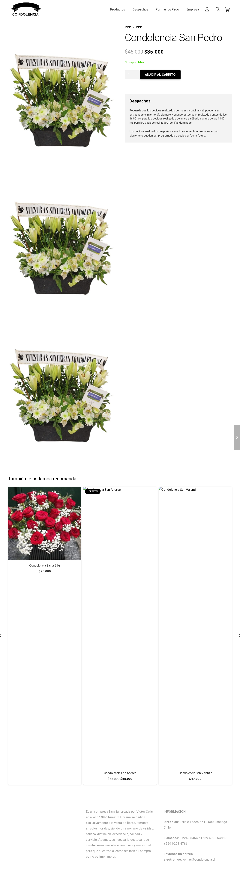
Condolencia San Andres (44, 773)
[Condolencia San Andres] (44, 489)
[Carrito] (227, 9)
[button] (217, 9)
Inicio (128, 27)
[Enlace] (208, 9)
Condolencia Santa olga (195, 773)
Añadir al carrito (160, 74)
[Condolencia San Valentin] (120, 489)
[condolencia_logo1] (26, 9)
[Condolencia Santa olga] (195, 489)
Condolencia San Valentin (120, 773)
